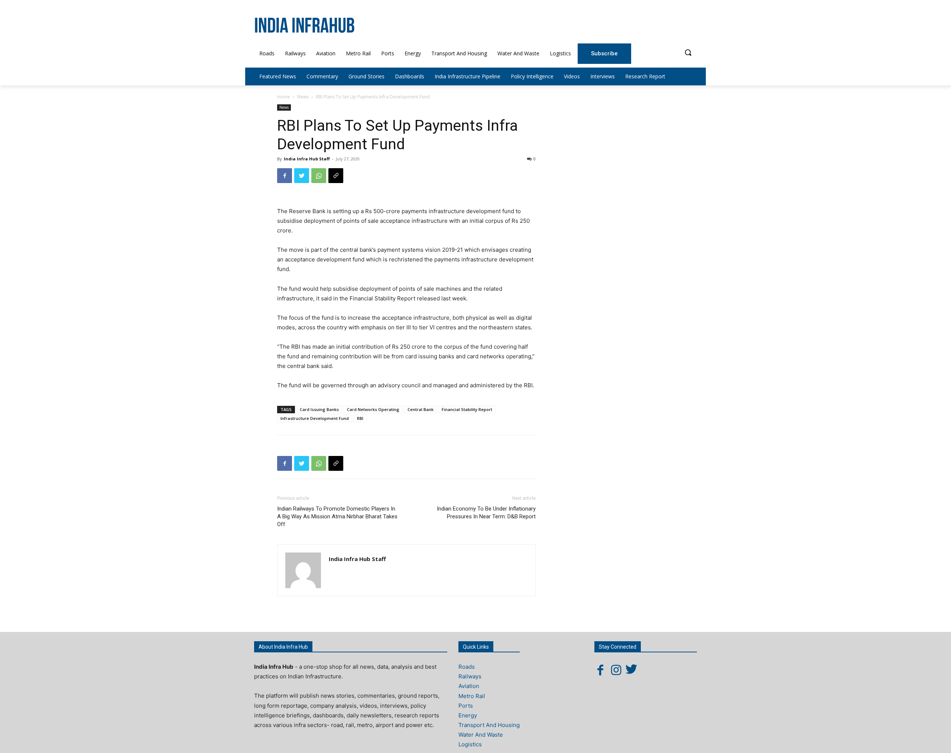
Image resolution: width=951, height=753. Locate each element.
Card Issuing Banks (319, 409)
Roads (466, 666)
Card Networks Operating (373, 409)
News (303, 97)
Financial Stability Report (467, 409)
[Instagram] (616, 670)
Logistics (470, 744)
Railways (469, 676)
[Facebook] (284, 175)
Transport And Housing (489, 724)
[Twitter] (301, 175)
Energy (467, 715)
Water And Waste (480, 734)
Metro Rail (471, 696)
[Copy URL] (335, 175)
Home (283, 97)
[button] (688, 52)
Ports (465, 705)
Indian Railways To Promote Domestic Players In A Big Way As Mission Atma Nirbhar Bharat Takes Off (337, 516)
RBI (360, 418)
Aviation (468, 686)
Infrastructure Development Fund (314, 418)
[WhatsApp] (318, 175)
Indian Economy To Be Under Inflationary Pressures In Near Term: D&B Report (486, 512)
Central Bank (421, 409)
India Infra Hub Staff (307, 159)
